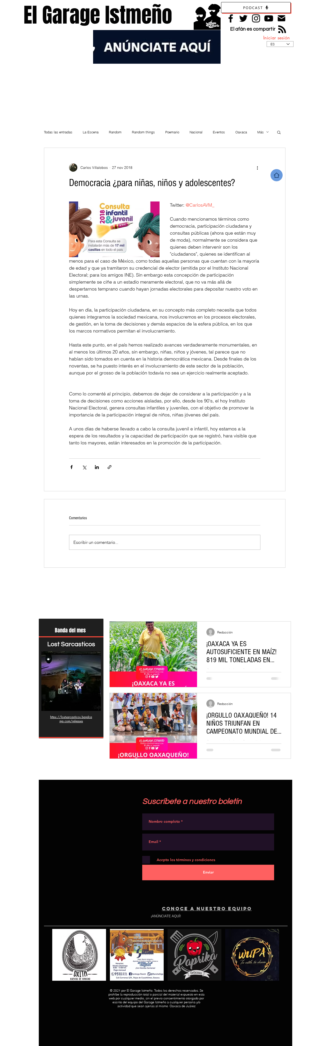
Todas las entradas (58, 132)
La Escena (91, 132)
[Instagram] (256, 18)
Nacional (196, 132)
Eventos (219, 132)
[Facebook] (230, 18)
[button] (278, 132)
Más (260, 132)
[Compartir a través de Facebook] (71, 467)
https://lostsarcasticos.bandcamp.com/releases (71, 719)
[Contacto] (281, 18)
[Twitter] (243, 18)
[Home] (276, 175)
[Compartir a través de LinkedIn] (96, 467)
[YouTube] (268, 18)
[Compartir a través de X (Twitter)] (84, 467)
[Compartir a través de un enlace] (109, 467)
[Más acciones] (257, 167)
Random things (143, 132)
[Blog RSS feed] (282, 29)
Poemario (172, 132)
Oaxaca (241, 132)
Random (115, 132)
